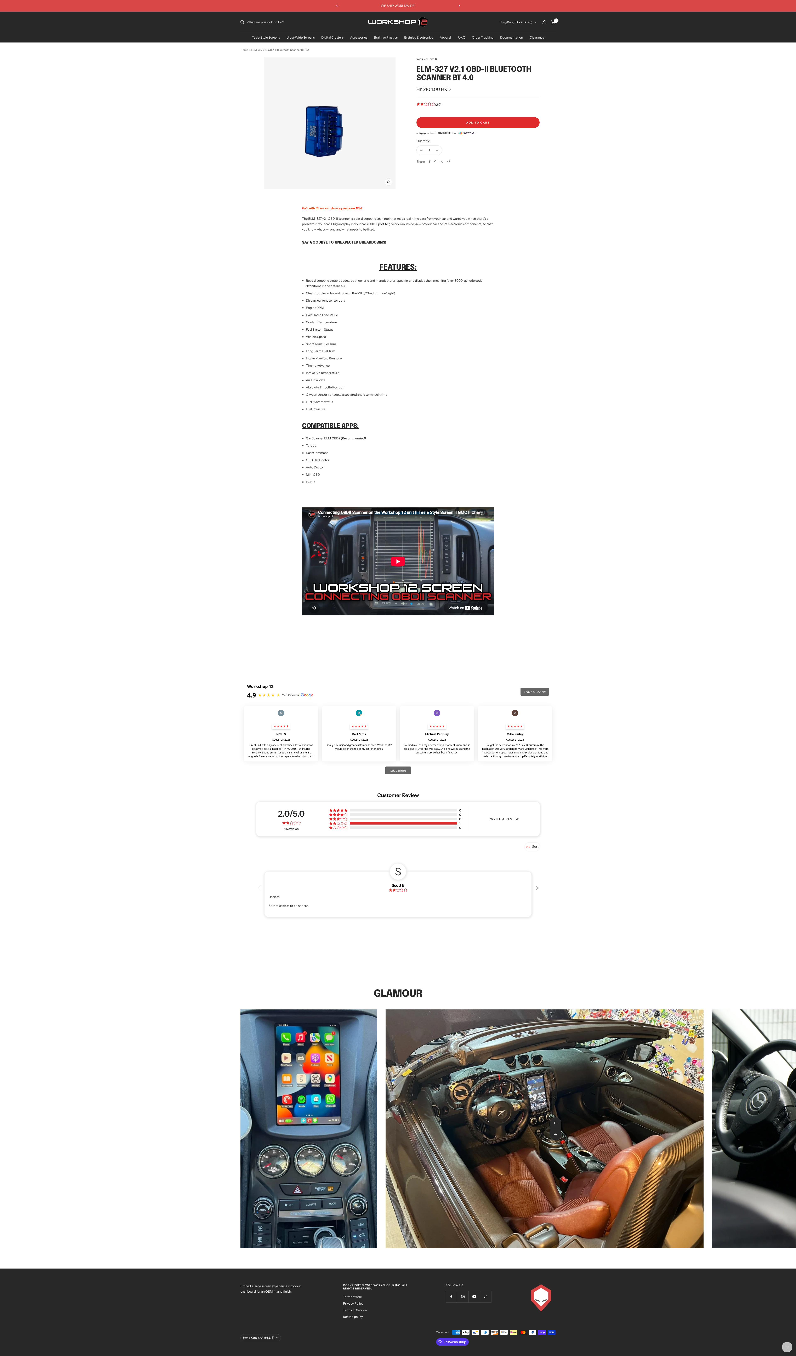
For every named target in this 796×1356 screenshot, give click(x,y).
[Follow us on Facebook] (451, 1296)
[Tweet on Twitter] (442, 161)
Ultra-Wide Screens (300, 37)
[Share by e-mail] (448, 161)
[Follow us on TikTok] (485, 1296)
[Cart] (553, 22)
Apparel (445, 37)
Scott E (398, 885)
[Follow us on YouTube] (474, 1296)
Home (244, 49)
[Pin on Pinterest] (435, 161)
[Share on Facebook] (430, 161)
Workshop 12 (427, 59)
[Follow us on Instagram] (462, 1296)
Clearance (537, 37)
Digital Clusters (332, 37)
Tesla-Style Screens (266, 37)
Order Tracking (483, 37)
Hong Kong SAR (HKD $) (516, 22)
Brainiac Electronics (418, 37)
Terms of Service (355, 1310)
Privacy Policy (353, 1303)
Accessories (358, 37)
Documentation (511, 37)
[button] (478, 133)
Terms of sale (352, 1297)
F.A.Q (461, 37)
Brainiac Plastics (386, 37)
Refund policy (353, 1317)
